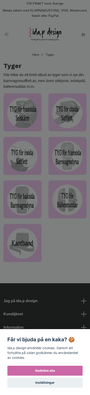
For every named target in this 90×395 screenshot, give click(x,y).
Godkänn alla (45, 370)
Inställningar (45, 382)
